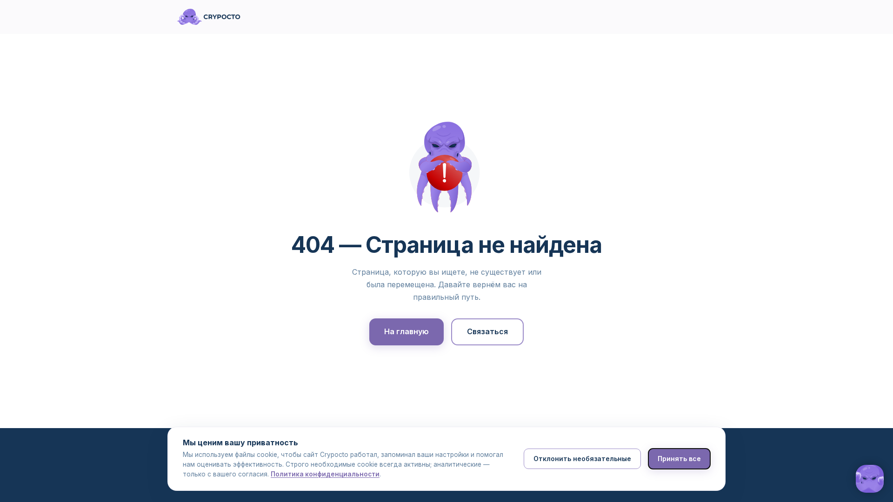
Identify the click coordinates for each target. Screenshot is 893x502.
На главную (406, 331)
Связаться (487, 331)
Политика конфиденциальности (325, 474)
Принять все (679, 458)
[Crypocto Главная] (208, 16)
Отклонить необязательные (582, 458)
